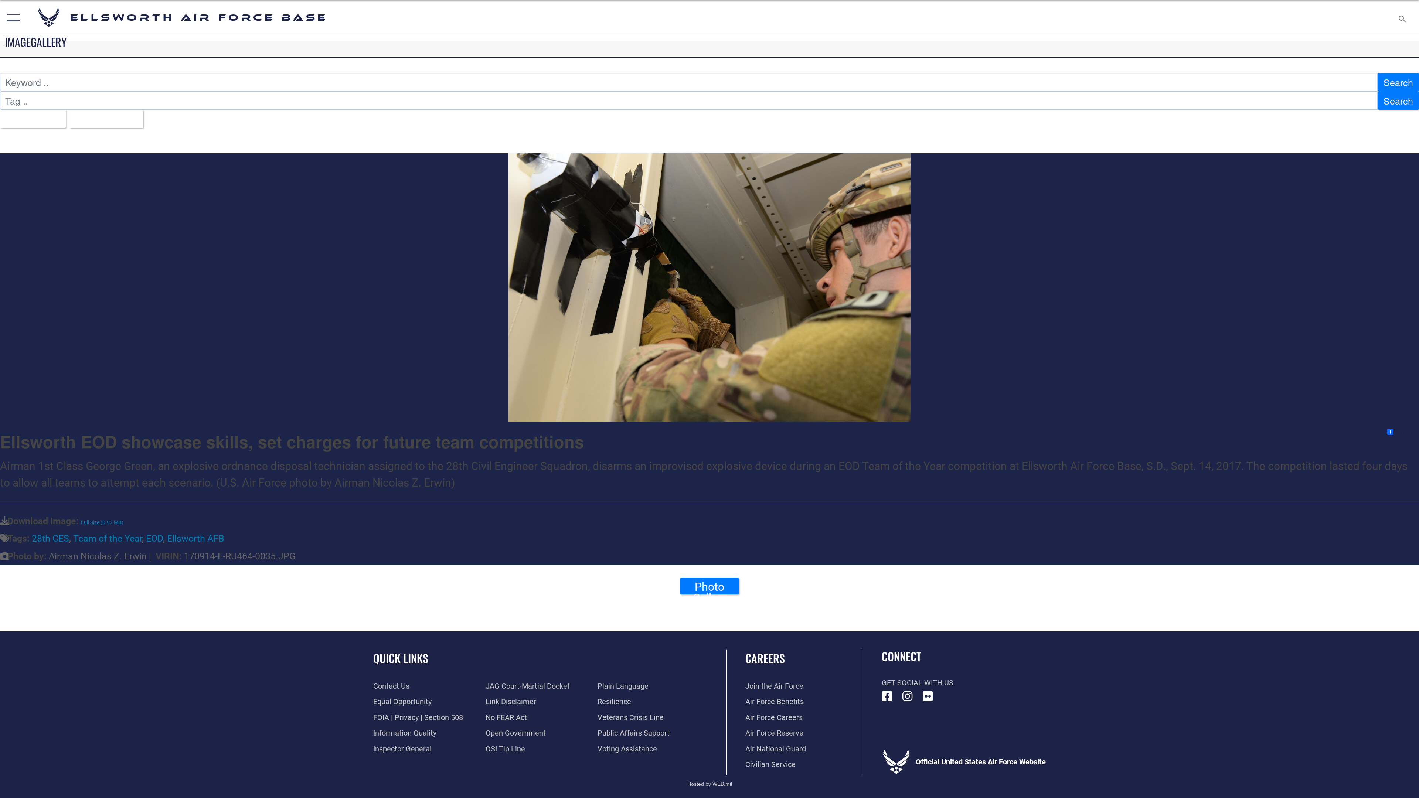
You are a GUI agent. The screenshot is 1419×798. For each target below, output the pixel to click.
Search (1398, 82)
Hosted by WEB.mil (709, 784)
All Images (29, 119)
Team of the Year (107, 538)
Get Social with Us (917, 682)
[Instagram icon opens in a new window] (907, 696)
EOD (154, 538)
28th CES (50, 538)
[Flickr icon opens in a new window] (927, 696)
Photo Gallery (709, 587)
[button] (12, 17)
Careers (765, 658)
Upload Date (102, 119)
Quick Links (400, 658)
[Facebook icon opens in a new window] (887, 696)
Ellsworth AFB (195, 538)
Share (1406, 432)
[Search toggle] (1401, 17)
